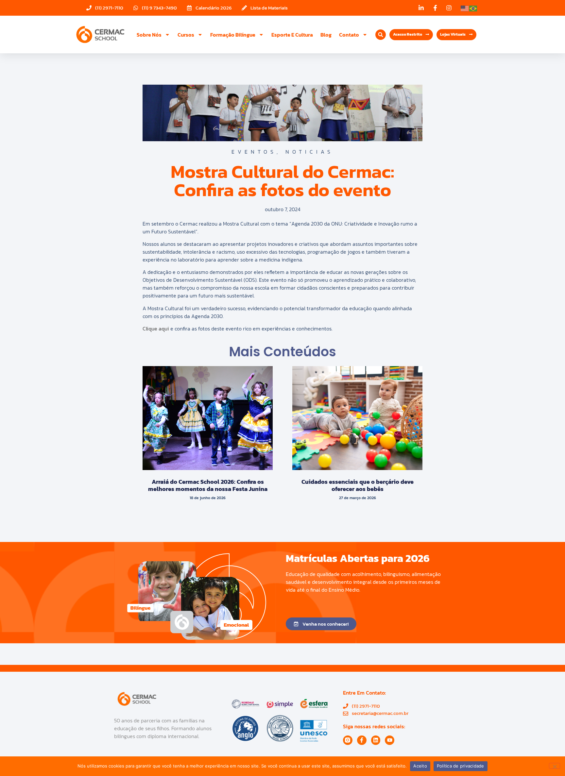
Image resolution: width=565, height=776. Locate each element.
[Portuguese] (473, 8)
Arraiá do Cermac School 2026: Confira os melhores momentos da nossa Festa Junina (207, 485)
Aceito (420, 765)
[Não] (554, 766)
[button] (380, 34)
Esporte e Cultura (292, 35)
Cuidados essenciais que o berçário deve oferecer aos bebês (357, 485)
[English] (465, 8)
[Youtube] (389, 740)
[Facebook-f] (362, 740)
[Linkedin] (376, 740)
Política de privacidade (460, 765)
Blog (326, 35)
